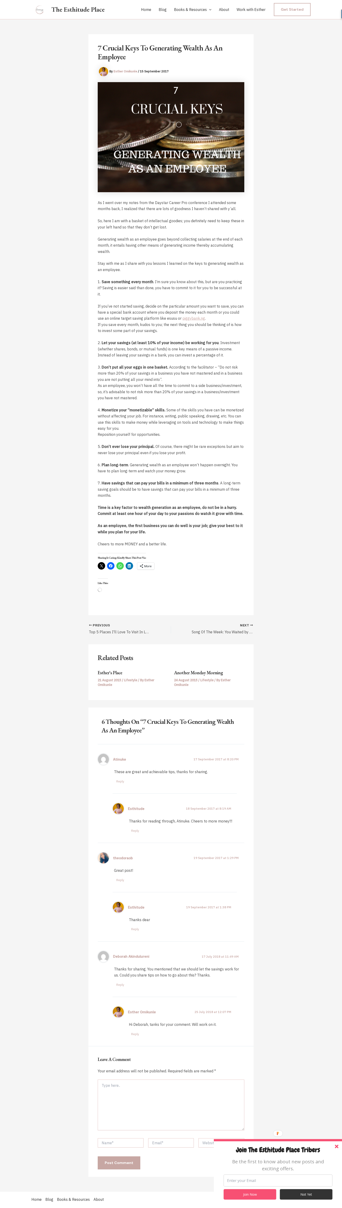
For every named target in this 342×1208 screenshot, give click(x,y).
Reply (120, 781)
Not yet (306, 1194)
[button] (209, 10)
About (224, 9)
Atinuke (119, 759)
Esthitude (136, 808)
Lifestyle (130, 680)
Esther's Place (110, 673)
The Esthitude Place (78, 9)
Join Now (250, 1194)
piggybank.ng (193, 318)
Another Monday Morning (198, 673)
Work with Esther (251, 9)
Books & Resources (190, 9)
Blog (163, 9)
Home (146, 9)
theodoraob (123, 858)
